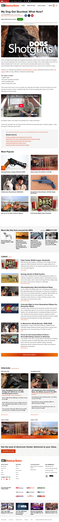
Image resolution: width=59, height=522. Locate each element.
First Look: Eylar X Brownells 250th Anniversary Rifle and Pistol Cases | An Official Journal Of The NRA (14, 409)
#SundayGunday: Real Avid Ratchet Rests (37, 287)
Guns (17, 472)
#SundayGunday (36, 371)
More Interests (14, 368)
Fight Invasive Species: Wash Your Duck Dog (18, 141)
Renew (15, 1)
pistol (13, 395)
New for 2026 (31, 5)
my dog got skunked (39, 132)
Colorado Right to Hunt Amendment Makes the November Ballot (39, 305)
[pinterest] (32, 15)
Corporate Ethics (19, 519)
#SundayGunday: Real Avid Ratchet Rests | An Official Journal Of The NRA (44, 391)
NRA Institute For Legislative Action (37, 467)
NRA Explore (33, 470)
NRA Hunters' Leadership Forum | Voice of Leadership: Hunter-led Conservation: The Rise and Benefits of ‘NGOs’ (21, 245)
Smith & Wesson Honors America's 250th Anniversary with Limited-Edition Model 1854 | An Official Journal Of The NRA (14, 404)
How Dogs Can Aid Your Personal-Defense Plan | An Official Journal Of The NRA (51, 243)
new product (18, 395)
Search (2, 474)
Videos (5, 16)
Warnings (26, 519)
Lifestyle (21, 16)
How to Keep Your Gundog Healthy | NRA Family (7, 242)
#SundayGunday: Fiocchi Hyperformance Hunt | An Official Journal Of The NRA (43, 407)
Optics (17, 474)
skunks (46, 132)
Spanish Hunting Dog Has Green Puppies (17, 145)
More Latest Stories (35, 355)
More (9, 257)
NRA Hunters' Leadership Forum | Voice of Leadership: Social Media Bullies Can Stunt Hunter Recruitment (36, 244)
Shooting (34, 394)
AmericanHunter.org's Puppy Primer (16, 143)
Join (12, 1)
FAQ (2, 470)
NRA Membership (49, 466)
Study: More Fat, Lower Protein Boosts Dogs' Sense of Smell (23, 139)
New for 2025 (4, 414)
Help (2, 472)
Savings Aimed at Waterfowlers (33, 274)
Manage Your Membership (51, 472)
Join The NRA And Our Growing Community (21, 512)
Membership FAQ (49, 470)
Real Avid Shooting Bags (37, 393)
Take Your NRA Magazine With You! (7, 512)
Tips (17, 476)
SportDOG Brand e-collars (29, 70)
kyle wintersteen (30, 132)
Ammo (25, 270)
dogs (12, 132)
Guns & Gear (41, 6)
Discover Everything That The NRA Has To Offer (37, 512)
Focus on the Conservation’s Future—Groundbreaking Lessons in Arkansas (35, 335)
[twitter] (29, 15)
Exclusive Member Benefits (51, 468)
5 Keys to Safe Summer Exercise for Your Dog (19, 137)
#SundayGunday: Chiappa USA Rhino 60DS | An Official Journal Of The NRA (43, 402)
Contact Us (3, 468)
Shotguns (16, 16)
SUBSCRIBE (8, 451)
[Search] (56, 5)
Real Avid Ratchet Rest (49, 393)
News (23, 5)
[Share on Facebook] (25, 15)
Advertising (3, 466)
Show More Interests (37, 437)
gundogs (16, 132)
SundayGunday (34, 414)
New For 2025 (5, 371)
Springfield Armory (6, 395)
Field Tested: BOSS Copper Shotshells (35, 260)
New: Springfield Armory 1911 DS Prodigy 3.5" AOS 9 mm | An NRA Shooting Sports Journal (13, 392)
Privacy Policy (3, 519)
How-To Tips (34, 420)
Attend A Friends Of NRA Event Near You (51, 512)
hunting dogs (22, 132)
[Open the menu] (53, 5)
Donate (20, 1)
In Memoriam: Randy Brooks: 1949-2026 (36, 323)
